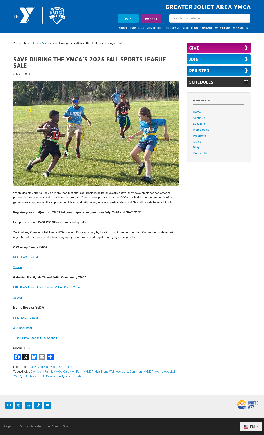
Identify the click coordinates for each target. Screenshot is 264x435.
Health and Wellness (108, 371)
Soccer (17, 267)
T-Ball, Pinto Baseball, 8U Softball (35, 338)
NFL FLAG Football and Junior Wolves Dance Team (47, 287)
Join (128, 18)
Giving (197, 141)
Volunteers (29, 376)
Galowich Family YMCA (78, 371)
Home (197, 111)
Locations (199, 123)
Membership (201, 129)
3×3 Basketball (22, 327)
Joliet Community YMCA (137, 371)
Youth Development (50, 376)
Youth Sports (73, 376)
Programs (199, 135)
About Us (199, 117)
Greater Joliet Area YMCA (40, 15)
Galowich (50, 366)
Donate (151, 18)
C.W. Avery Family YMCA (46, 371)
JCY (60, 366)
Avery (32, 366)
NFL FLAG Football (25, 257)
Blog (40, 366)
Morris (68, 366)
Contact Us (200, 153)
